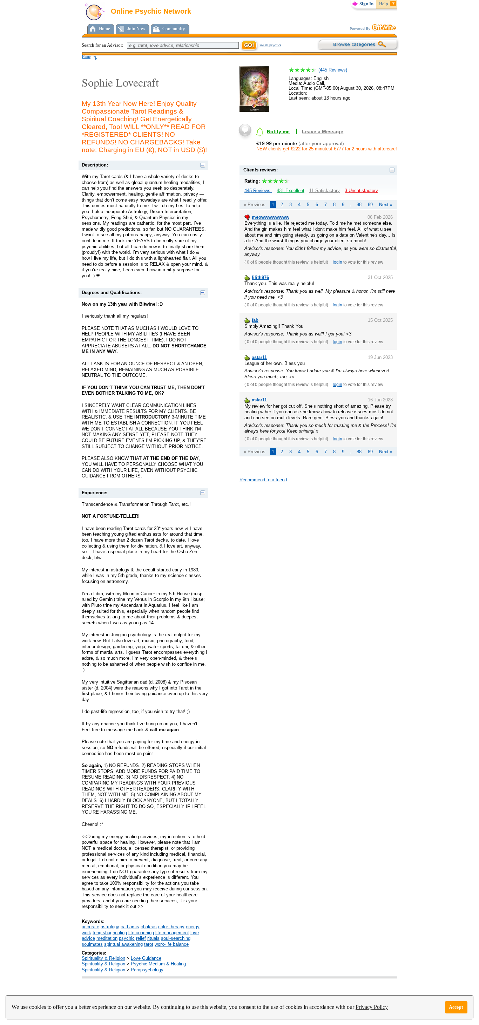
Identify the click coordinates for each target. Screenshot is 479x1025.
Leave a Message (322, 131)
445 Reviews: (258, 190)
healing (120, 932)
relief (141, 938)
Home (104, 28)
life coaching (141, 932)
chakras (149, 926)
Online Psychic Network (150, 11)
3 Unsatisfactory (361, 190)
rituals (153, 938)
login (337, 262)
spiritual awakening (123, 944)
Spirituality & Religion (103, 958)
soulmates (92, 944)
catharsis (130, 926)
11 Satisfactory (324, 190)
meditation (106, 938)
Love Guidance (146, 958)
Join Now (136, 28)
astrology (110, 926)
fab (255, 320)
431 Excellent (290, 190)
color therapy (171, 926)
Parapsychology (147, 969)
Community (173, 28)
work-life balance (172, 944)
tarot (148, 944)
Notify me (278, 131)
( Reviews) (332, 70)
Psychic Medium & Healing (158, 963)
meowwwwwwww (270, 217)
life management (172, 932)
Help (383, 3)
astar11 (259, 357)
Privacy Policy (372, 1007)
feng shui (102, 932)
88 (359, 204)
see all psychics (270, 45)
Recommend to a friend (263, 479)
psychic (127, 938)
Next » (385, 204)
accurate (90, 926)
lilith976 (260, 277)
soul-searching (175, 938)
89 (370, 204)
